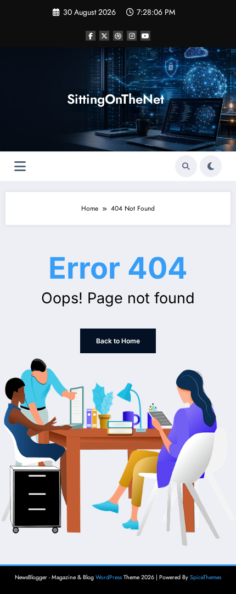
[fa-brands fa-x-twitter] (104, 36)
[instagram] (132, 36)
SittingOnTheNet (115, 99)
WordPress (108, 577)
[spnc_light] (211, 166)
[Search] (186, 166)
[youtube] (145, 36)
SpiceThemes (205, 577)
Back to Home (118, 341)
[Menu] (20, 166)
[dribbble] (118, 36)
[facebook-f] (90, 36)
